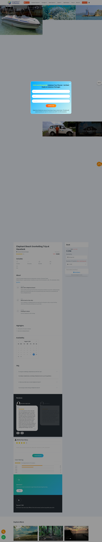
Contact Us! (51, 105)
